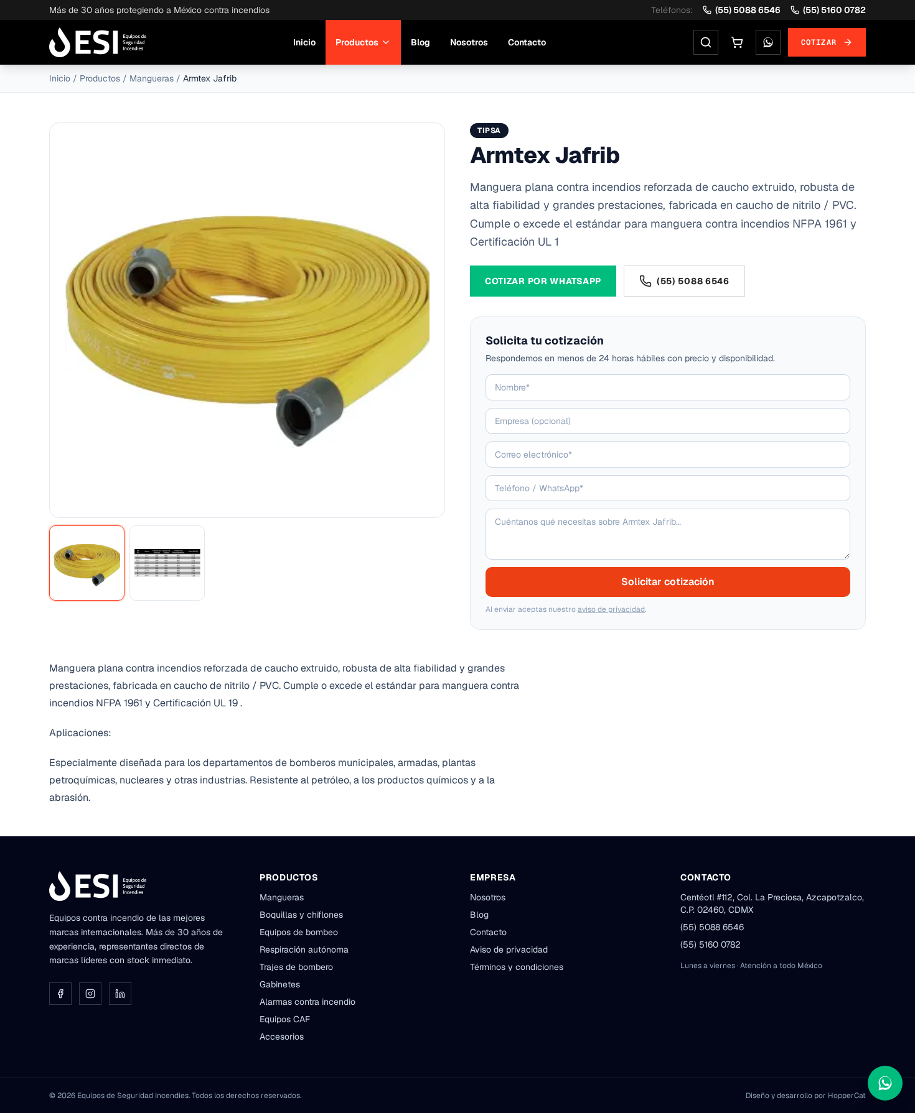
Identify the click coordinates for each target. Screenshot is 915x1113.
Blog (420, 42)
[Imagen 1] (86, 563)
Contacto (527, 42)
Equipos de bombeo (299, 932)
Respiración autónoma (304, 949)
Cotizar (819, 42)
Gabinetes (280, 984)
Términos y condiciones (516, 966)
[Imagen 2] (167, 563)
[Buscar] (705, 42)
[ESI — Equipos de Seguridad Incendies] (97, 42)
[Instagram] (90, 993)
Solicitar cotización (668, 581)
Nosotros (469, 42)
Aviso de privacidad (509, 949)
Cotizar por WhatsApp (543, 281)
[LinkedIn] (120, 993)
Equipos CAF (285, 1019)
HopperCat (847, 1096)
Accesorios (282, 1036)
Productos (357, 42)
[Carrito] (737, 42)
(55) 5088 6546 (748, 10)
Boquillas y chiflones (301, 914)
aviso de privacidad (611, 609)
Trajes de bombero (296, 966)
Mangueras (151, 78)
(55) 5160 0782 (834, 10)
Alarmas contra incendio (307, 1001)
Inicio (304, 42)
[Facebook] (60, 993)
